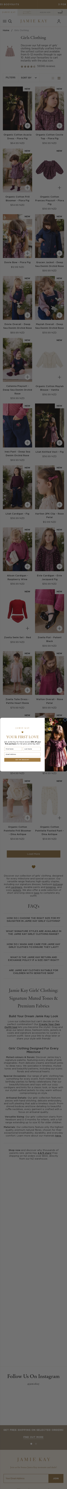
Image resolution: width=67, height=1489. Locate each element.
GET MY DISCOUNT (22, 759)
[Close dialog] (65, 719)
